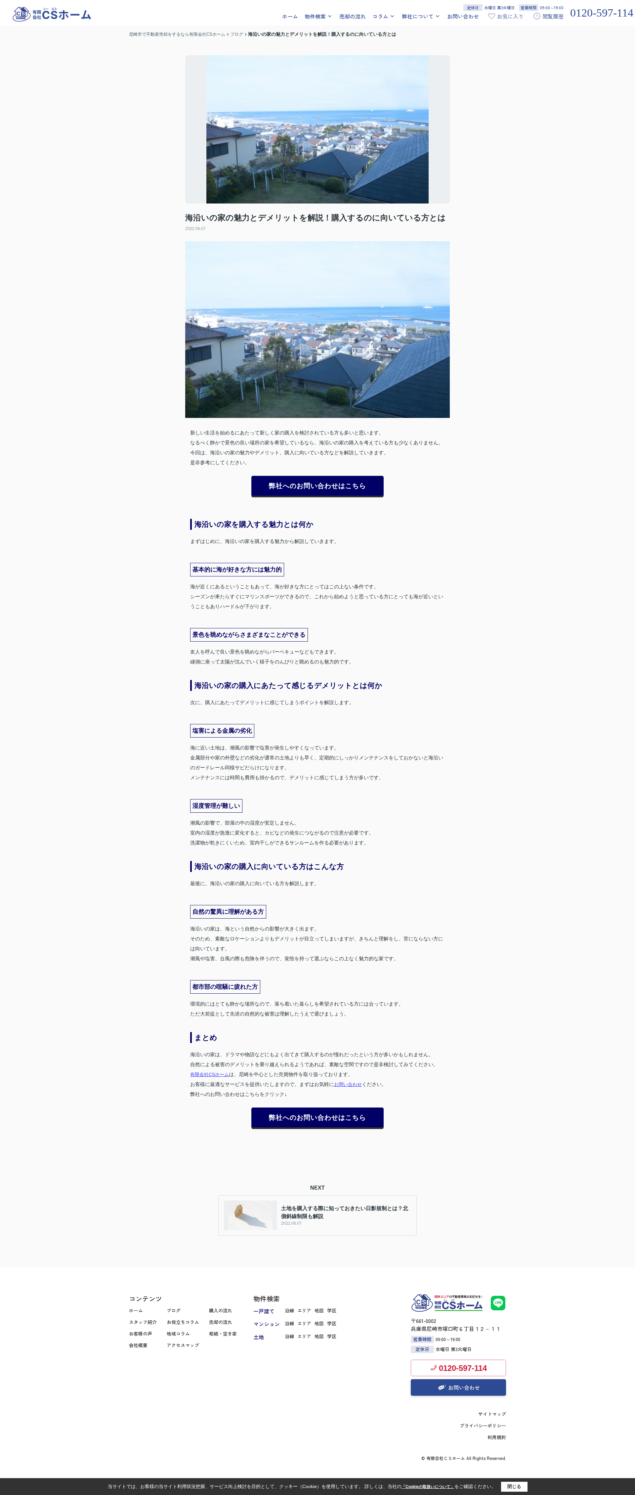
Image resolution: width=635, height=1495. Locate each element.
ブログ (174, 1310)
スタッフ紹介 (143, 1322)
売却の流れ (352, 16)
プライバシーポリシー (483, 1425)
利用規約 (496, 1437)
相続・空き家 (223, 1333)
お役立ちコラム (183, 1322)
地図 (319, 1310)
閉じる (514, 1486)
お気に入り (510, 16)
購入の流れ (220, 1310)
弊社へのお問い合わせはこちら (317, 485)
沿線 (289, 1310)
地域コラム (178, 1333)
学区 (331, 1310)
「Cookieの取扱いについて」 (428, 1486)
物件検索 (315, 16)
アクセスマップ (183, 1345)
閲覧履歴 (553, 16)
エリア (304, 1310)
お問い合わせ (463, 16)
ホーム (290, 16)
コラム (380, 16)
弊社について (418, 16)
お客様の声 (140, 1333)
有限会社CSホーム (209, 1074)
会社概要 (138, 1345)
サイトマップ (492, 1414)
